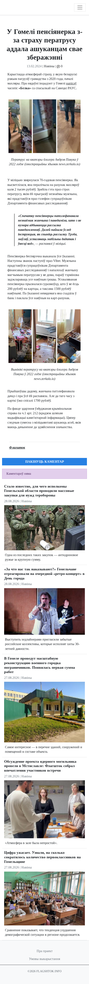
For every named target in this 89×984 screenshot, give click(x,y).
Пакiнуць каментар (44, 461)
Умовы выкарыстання (44, 959)
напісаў (71, 83)
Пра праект (45, 951)
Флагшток (17, 447)
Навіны (49, 66)
